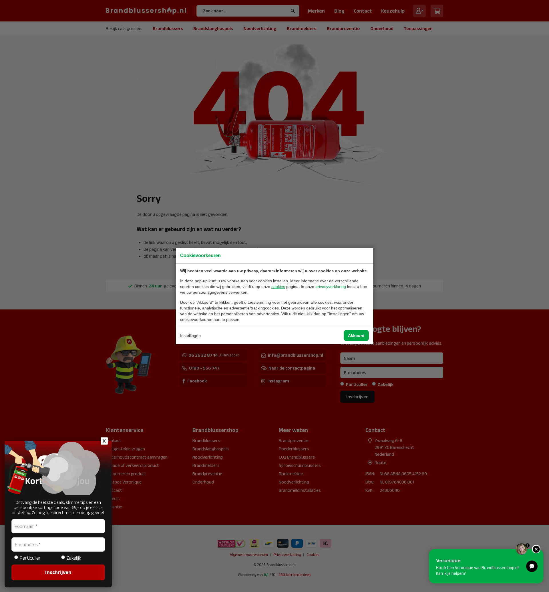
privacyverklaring (330, 286)
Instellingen (190, 335)
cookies (278, 286)
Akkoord (356, 335)
